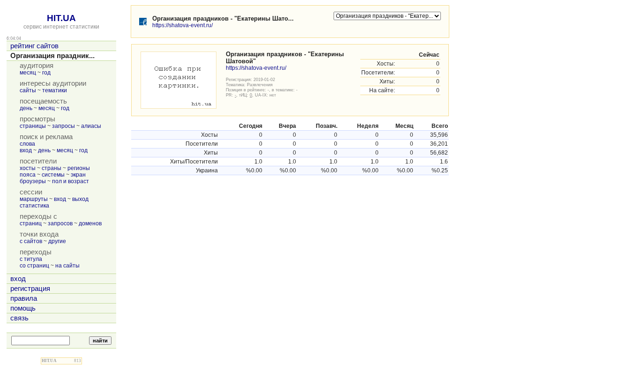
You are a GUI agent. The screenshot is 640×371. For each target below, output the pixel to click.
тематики (54, 90)
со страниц (34, 265)
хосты (28, 168)
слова (27, 144)
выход (80, 199)
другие (57, 241)
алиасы (91, 126)
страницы (33, 126)
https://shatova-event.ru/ (182, 25)
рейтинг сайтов (34, 46)
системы (53, 174)
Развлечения (260, 84)
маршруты (34, 199)
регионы (78, 168)
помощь (23, 308)
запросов (60, 223)
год (46, 72)
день (26, 108)
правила (23, 298)
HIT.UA (61, 18)
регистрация (30, 288)
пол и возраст (70, 181)
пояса (28, 174)
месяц (28, 72)
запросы (63, 126)
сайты (28, 90)
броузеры (33, 181)
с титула (31, 259)
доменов (90, 223)
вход (26, 150)
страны (51, 168)
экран (78, 174)
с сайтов (31, 241)
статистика (34, 205)
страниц (31, 223)
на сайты (67, 265)
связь (19, 318)
